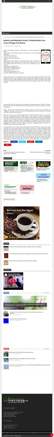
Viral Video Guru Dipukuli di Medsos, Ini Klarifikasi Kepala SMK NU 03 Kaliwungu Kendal (29, 365)
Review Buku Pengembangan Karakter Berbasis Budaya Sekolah (10, 192)
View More (46, 292)
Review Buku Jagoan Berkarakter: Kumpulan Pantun (42, 180)
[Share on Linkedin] (39, 141)
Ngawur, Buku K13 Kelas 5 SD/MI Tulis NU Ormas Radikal (22, 358)
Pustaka (9, 37)
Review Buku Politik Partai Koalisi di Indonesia (43, 169)
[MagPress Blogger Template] (27, 7)
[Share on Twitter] (22, 141)
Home (5, 37)
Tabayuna (12, 435)
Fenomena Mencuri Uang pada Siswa (18, 318)
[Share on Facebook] (14, 141)
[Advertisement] (27, 20)
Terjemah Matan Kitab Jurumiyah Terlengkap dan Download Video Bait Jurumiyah (28, 253)
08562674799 (11, 70)
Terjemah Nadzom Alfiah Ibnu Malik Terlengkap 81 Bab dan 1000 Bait (25, 246)
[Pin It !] (7, 144)
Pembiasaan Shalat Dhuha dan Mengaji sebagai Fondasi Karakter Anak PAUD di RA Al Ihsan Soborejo (24, 305)
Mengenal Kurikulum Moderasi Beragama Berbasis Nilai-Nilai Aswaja (9, 169)
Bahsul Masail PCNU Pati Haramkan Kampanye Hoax (21, 352)
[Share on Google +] (30, 141)
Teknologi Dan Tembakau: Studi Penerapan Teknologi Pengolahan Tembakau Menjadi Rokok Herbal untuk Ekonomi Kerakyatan (27, 168)
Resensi (13, 37)
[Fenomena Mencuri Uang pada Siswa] (6, 323)
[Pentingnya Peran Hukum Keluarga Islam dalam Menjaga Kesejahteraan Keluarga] (6, 316)
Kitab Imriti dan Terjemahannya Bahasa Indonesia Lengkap (23, 260)
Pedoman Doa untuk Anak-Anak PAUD (26, 192)
